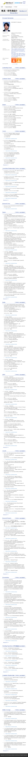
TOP (2, 6)
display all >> (6, 164)
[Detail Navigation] (24, 2)
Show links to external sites (11, 138)
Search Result (8, 6)
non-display (22, 67)
